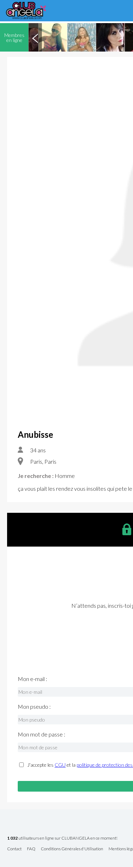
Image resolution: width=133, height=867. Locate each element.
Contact (14, 849)
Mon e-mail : (32, 679)
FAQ (31, 849)
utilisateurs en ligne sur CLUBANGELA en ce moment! (62, 838)
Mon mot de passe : (41, 734)
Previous (35, 37)
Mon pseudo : (34, 706)
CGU (60, 765)
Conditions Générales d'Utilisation (72, 849)
